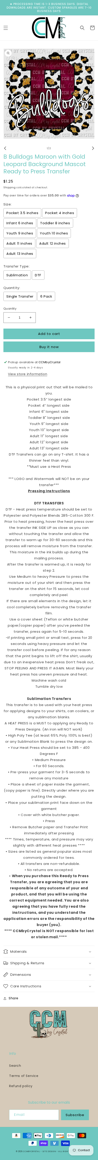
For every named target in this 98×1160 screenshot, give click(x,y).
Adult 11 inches (19, 243)
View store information (27, 374)
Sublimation (17, 275)
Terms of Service (24, 1076)
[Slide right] (93, 148)
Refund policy (21, 1086)
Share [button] (13, 998)
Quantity (9, 308)
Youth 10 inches (54, 233)
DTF (38, 275)
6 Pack (46, 296)
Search (15, 1065)
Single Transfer (20, 296)
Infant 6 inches (19, 223)
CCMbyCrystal (31, 1151)
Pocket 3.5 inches (22, 212)
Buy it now (49, 346)
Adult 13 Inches (19, 253)
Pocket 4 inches (59, 212)
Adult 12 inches (52, 243)
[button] (6, 28)
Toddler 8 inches (55, 223)
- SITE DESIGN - (49, 1151)
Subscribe (75, 1114)
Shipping (9, 187)
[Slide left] (5, 148)
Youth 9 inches (19, 233)
